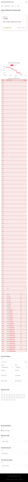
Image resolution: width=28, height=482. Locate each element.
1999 (3, 117)
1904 (3, 304)
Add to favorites (21, 27)
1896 (3, 319)
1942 (3, 229)
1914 (3, 284)
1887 (3, 337)
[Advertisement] (14, 46)
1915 (3, 282)
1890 (3, 331)
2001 (3, 113)
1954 (3, 205)
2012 (3, 91)
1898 (3, 315)
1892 (3, 327)
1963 (3, 188)
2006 (3, 103)
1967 (3, 180)
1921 (3, 270)
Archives (8, 479)
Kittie (4, 17)
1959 (3, 196)
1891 (3, 329)
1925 (3, 262)
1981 (3, 152)
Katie (9, 21)
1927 (3, 258)
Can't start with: (4, 375)
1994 (3, 127)
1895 (3, 321)
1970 (3, 174)
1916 (3, 280)
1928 (3, 256)
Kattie (13, 21)
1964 (3, 186)
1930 (3, 253)
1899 (3, 313)
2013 (3, 89)
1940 (3, 233)
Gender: (2, 365)
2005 (3, 105)
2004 (3, 107)
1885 (3, 341)
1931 (3, 251)
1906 (3, 300)
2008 (3, 99)
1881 (3, 349)
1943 (3, 227)
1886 (3, 339)
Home (2, 6)
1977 (3, 160)
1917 (3, 278)
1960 (3, 194)
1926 (3, 260)
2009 (3, 97)
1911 (3, 290)
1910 (3, 292)
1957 (3, 199)
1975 (3, 164)
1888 (3, 335)
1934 (3, 245)
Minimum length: (4, 380)
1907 (3, 298)
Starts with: (3, 370)
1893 (3, 325)
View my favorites (6, 430)
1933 (3, 247)
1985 (3, 144)
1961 (3, 192)
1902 (3, 308)
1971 (3, 172)
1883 (3, 345)
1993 (3, 129)
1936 (3, 241)
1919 (3, 274)
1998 (3, 119)
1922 (3, 268)
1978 (3, 158)
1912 (3, 288)
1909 (3, 294)
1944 (3, 225)
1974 (3, 166)
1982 (3, 150)
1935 (3, 243)
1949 (3, 215)
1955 (3, 203)
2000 (3, 115)
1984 (3, 146)
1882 (3, 347)
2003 (3, 109)
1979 (3, 156)
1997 (3, 121)
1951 (3, 211)
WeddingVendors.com (7, 2)
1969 (3, 176)
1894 (3, 323)
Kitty (20, 21)
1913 (3, 286)
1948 (3, 217)
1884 (3, 343)
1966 (3, 182)
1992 (3, 131)
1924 (3, 264)
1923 (3, 266)
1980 (3, 154)
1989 (3, 137)
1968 (3, 178)
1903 (3, 306)
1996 (3, 123)
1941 (3, 231)
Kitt (16, 21)
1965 (3, 184)
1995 (3, 125)
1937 (3, 239)
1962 (3, 190)
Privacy (12, 479)
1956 (3, 201)
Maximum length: (18, 380)
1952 (3, 209)
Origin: (16, 365)
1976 (3, 162)
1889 (3, 333)
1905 (3, 302)
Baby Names (7, 6)
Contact (20, 479)
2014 (3, 87)
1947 (3, 219)
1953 (3, 207)
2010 (3, 95)
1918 (3, 276)
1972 (3, 170)
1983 (3, 148)
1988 (3, 139)
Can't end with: (17, 375)
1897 (3, 317)
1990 (3, 135)
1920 (3, 272)
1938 (3, 237)
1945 (3, 223)
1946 (3, 221)
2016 (3, 84)
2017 (3, 82)
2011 (3, 93)
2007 (3, 101)
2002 (3, 111)
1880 (3, 351)
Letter (12, 6)
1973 (3, 168)
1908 (3, 296)
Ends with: (17, 370)
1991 (3, 133)
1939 (3, 235)
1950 (3, 213)
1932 (3, 249)
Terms (16, 479)
